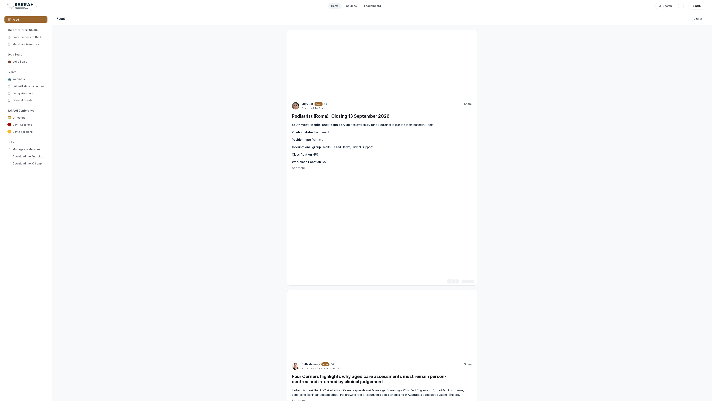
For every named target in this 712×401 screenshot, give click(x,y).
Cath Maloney (310, 363)
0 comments (466, 281)
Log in (697, 5)
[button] (25, 37)
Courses (351, 5)
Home (335, 5)
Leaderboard (372, 5)
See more (298, 168)
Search (667, 5)
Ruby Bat (307, 103)
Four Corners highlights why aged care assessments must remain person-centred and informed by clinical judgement (369, 378)
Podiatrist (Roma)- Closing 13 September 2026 (340, 116)
